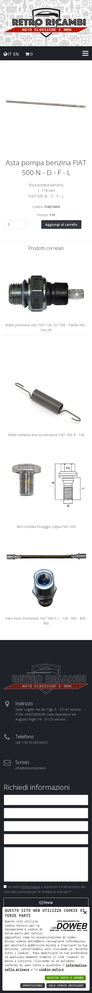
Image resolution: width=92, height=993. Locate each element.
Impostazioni (32, 985)
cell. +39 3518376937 (31, 742)
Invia (48, 902)
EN (16, 54)
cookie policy (51, 969)
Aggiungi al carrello (61, 224)
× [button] (85, 912)
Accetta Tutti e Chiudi (65, 977)
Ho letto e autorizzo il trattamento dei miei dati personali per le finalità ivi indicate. (44, 889)
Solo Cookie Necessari (66, 985)
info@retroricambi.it (30, 768)
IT (10, 54)
